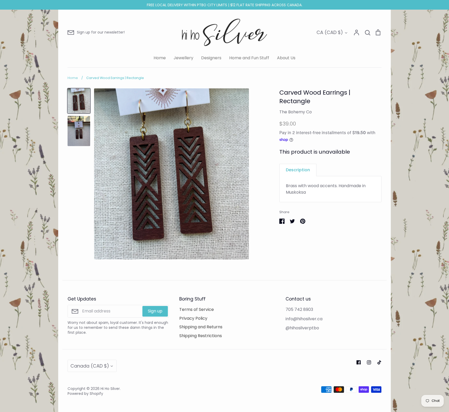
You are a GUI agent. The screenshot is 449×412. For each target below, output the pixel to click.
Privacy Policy (193, 318)
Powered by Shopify (85, 393)
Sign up (155, 311)
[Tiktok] (379, 362)
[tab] (297, 170)
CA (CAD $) (329, 32)
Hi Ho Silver (110, 388)
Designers (211, 58)
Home (160, 58)
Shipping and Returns (200, 327)
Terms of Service (196, 309)
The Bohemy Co (295, 112)
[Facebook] (358, 362)
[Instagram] (369, 362)
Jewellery (183, 58)
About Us (286, 58)
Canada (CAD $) (89, 366)
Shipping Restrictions (200, 336)
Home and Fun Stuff (249, 58)
